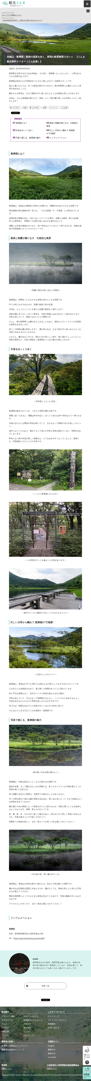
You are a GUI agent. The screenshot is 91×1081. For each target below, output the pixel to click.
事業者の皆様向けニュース (12, 1049)
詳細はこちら (6, 1068)
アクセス (27, 1024)
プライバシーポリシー (57, 1020)
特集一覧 (45, 986)
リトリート (53, 107)
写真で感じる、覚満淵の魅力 (28, 137)
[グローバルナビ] (87, 3)
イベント (5, 1035)
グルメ (4, 1024)
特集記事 (5, 1031)
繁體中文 (51, 1049)
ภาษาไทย (52, 1057)
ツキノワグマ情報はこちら (11, 15)
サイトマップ (53, 1016)
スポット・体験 (8, 1016)
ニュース (27, 1031)
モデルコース (7, 1020)
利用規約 (51, 1024)
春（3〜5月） (15, 107)
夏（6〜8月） (35, 107)
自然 (25, 107)
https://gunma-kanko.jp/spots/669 (29, 938)
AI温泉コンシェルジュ (32, 1020)
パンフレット (29, 1035)
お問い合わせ (53, 1027)
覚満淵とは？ (21, 123)
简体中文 (51, 1053)
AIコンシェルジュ (31, 1016)
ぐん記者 (64, 107)
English (51, 1046)
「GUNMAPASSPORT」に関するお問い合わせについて (21, 20)
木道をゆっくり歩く (24, 130)
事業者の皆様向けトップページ (14, 1046)
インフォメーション (58, 137)
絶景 (44, 107)
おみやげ (5, 1027)
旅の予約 (27, 1027)
